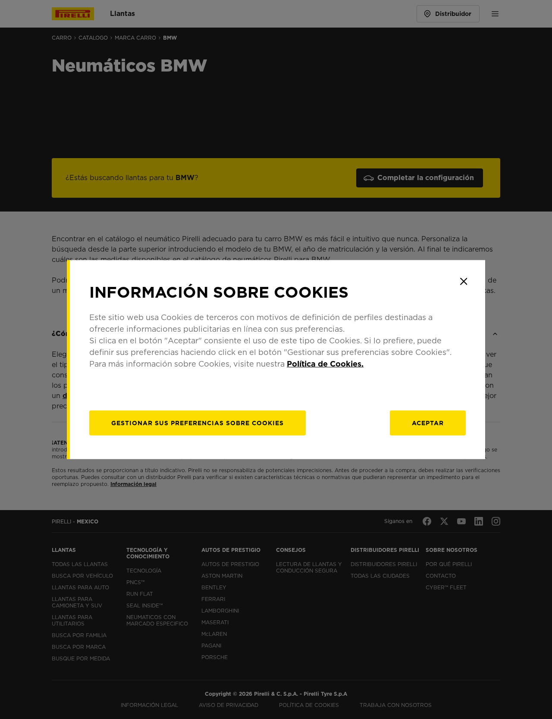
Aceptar (428, 423)
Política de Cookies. (325, 363)
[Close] (463, 281)
